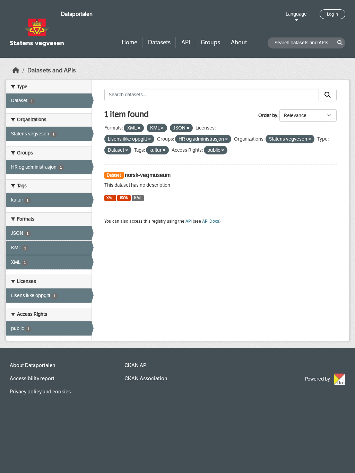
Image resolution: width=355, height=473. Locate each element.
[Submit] (328, 95)
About (239, 42)
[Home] (15, 70)
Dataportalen (77, 14)
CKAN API (136, 365)
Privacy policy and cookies (40, 392)
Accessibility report (32, 378)
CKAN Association (145, 378)
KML (138, 198)
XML (110, 198)
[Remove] (139, 128)
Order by (267, 115)
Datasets (159, 42)
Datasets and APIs (51, 70)
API (185, 42)
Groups (210, 42)
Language (296, 14)
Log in (332, 14)
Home (129, 42)
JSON (124, 198)
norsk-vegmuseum (148, 175)
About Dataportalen (32, 365)
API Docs (210, 221)
